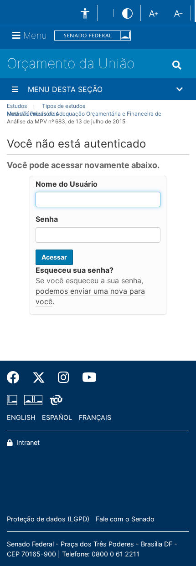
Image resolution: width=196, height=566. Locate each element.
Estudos (17, 105)
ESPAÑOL (57, 417)
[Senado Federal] (92, 36)
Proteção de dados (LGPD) (48, 519)
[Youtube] (86, 377)
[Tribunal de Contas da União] (54, 399)
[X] (39, 377)
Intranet (27, 442)
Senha (47, 219)
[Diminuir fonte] (178, 13)
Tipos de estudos (63, 105)
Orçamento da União (70, 63)
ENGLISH (21, 417)
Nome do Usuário (67, 184)
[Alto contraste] (127, 13)
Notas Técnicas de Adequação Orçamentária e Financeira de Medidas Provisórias (84, 113)
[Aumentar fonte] (153, 13)
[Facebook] (16, 377)
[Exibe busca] (177, 65)
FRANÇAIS (95, 417)
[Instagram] (64, 377)
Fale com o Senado (125, 519)
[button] (98, 89)
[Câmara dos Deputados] (14, 399)
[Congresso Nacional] (33, 399)
